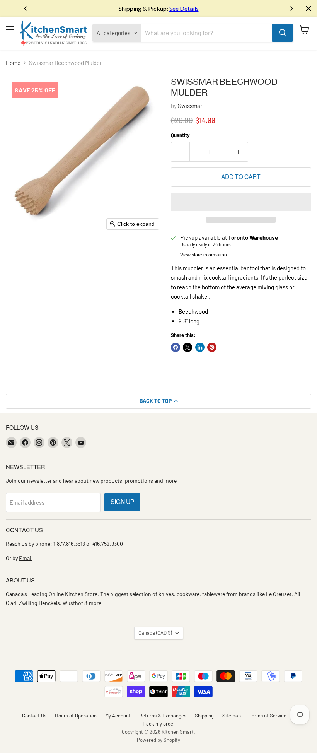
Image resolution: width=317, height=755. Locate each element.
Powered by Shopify (158, 740)
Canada (155, 633)
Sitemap (231, 715)
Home (13, 63)
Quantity (180, 135)
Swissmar (190, 105)
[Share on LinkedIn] (200, 347)
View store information (203, 255)
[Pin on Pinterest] (211, 347)
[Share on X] (187, 347)
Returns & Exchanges (162, 715)
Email (25, 558)
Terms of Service (267, 715)
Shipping (204, 715)
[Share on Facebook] (175, 347)
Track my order (158, 724)
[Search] (282, 33)
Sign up (122, 502)
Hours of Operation (76, 715)
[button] (241, 202)
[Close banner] (308, 8)
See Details (184, 8)
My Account (118, 715)
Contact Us (34, 715)
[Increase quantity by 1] (238, 151)
